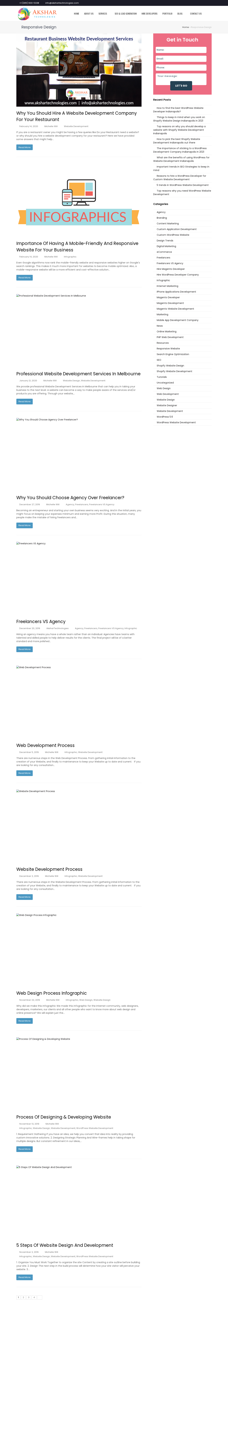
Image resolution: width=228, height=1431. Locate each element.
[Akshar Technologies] (37, 13)
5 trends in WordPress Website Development (183, 185)
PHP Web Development (170, 337)
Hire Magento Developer (171, 269)
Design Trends (165, 240)
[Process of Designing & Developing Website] (79, 1074)
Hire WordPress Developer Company (178, 274)
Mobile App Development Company (177, 320)
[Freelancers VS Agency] (79, 578)
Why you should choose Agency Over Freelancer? (70, 498)
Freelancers (81, 504)
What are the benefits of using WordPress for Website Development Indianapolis (181, 159)
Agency (70, 504)
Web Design (85, 1000)
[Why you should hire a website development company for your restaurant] (79, 70)
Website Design (71, 380)
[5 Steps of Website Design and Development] (79, 1202)
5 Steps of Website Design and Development (64, 1245)
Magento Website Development (175, 308)
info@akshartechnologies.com (62, 3)
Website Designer (167, 405)
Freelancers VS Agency (101, 504)
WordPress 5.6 (165, 416)
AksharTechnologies (57, 628)
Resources (163, 343)
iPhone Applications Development (176, 291)
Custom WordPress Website (173, 235)
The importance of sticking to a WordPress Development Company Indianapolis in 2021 (180, 150)
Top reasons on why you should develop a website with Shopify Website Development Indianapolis (179, 130)
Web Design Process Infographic (51, 993)
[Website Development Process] (79, 826)
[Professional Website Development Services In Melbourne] (79, 330)
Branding (162, 217)
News (160, 325)
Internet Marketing (167, 286)
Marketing (162, 314)
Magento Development (170, 303)
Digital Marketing (166, 246)
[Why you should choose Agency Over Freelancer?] (79, 454)
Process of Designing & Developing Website (63, 1117)
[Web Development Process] (79, 702)
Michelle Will (51, 126)
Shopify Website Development (174, 371)
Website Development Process (49, 869)
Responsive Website (168, 348)
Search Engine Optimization (173, 354)
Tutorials (162, 377)
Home (185, 27)
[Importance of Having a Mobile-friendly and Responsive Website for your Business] (79, 200)
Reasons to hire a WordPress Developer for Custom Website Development (179, 177)
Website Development (76, 126)
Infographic (70, 256)
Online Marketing (166, 331)
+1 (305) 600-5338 (29, 3)
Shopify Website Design (170, 365)
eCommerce (164, 252)
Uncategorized (165, 382)
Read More (25, 147)
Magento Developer (168, 297)
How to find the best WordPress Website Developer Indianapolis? (178, 109)
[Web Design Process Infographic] (79, 950)
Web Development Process (45, 745)
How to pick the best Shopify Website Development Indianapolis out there (176, 140)
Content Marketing (168, 223)
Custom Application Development (177, 229)
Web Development (168, 394)
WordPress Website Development (94, 1128)
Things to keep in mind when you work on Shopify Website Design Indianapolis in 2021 (179, 119)
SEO (159, 360)
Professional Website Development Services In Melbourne (78, 374)
